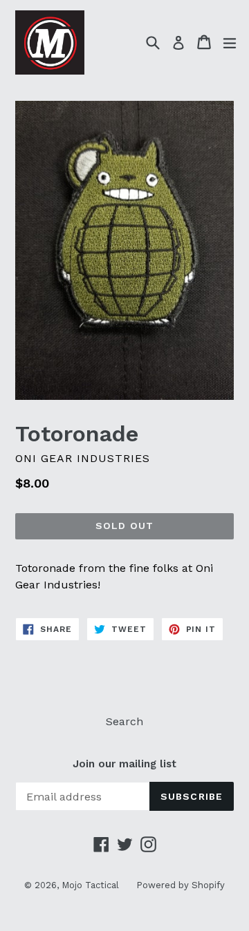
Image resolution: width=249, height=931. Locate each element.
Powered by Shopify (180, 885)
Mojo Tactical (90, 885)
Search (124, 721)
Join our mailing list (124, 764)
